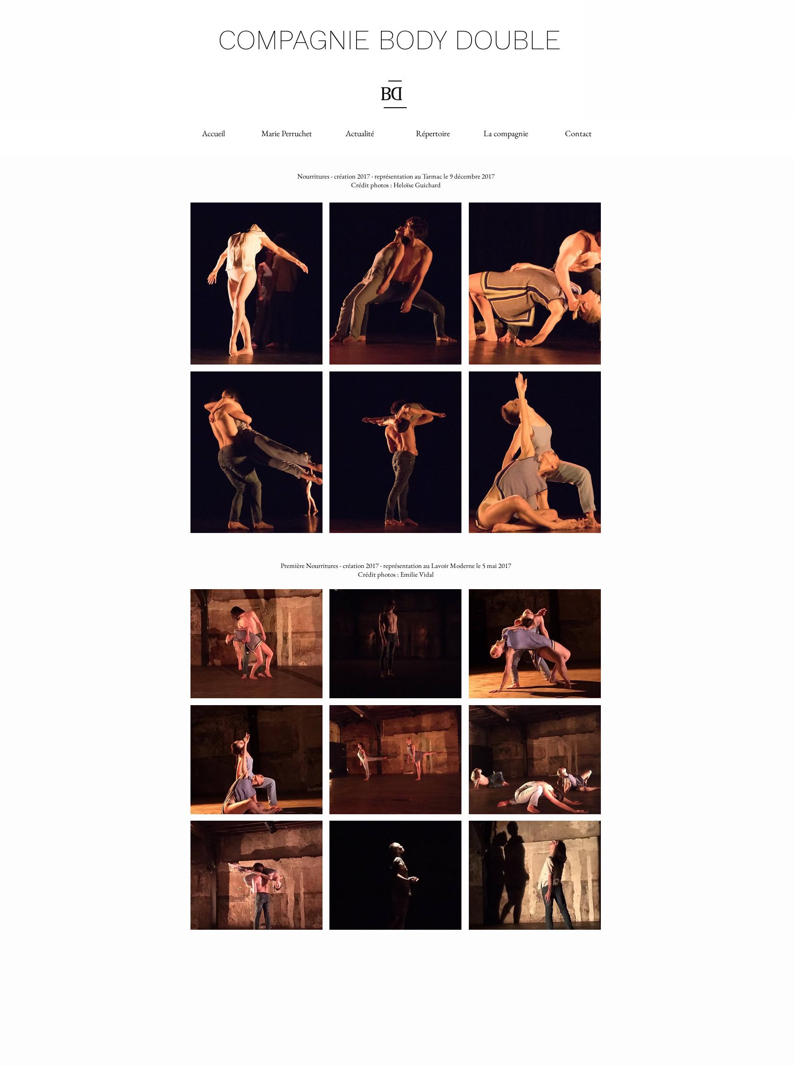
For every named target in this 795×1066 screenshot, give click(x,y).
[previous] (207, 373)
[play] (581, 525)
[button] (256, 284)
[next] (584, 373)
